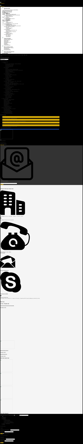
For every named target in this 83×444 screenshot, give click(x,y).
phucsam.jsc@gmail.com (4, 270)
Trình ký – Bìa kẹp (9, 76)
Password (2, 431)
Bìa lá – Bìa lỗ (8, 19)
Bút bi (7, 13)
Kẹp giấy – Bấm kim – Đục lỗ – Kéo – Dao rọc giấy (11, 23)
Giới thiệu (4, 11)
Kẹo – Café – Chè (8, 35)
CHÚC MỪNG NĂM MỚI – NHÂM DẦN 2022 (9, 118)
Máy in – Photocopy (7, 100)
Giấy (4, 9)
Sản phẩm (4, 12)
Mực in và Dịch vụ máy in (6, 107)
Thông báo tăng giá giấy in (6, 127)
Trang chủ (4, 10)
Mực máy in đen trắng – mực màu (8, 47)
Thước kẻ (7, 72)
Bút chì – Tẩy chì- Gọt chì (9, 16)
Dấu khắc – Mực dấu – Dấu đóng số (11, 31)
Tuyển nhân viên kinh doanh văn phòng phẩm (9, 126)
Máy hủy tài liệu (6, 44)
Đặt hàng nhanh (5, 53)
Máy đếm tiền (6, 104)
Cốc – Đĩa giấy (8, 96)
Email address (3, 439)
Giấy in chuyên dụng (9, 66)
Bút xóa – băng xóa (8, 15)
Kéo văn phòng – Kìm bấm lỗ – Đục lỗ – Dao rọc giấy (13, 25)
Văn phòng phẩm (7, 419)
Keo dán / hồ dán (8, 28)
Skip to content (2, 0)
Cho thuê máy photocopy (7, 52)
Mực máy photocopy (7, 49)
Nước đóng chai (8, 36)
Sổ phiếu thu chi (8, 80)
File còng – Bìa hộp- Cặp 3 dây (10, 18)
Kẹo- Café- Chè (3, 142)
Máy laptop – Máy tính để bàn (8, 39)
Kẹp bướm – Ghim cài (9, 24)
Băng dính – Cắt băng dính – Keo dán (9, 26)
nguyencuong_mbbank (4, 293)
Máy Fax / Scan (6, 41)
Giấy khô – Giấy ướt (9, 93)
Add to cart (2, 144)
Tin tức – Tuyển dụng (6, 13)
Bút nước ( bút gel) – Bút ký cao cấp (11, 14)
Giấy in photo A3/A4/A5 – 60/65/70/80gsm (13, 63)
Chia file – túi (8, 20)
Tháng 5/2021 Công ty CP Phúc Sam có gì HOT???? (11, 123)
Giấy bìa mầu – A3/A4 (9, 10)
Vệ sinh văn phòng (6, 32)
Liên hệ (3, 14)
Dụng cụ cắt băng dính (10, 86)
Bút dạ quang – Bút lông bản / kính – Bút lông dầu (14, 70)
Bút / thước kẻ (6, 12)
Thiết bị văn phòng (5, 98)
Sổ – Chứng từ (6, 21)
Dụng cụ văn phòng (7, 29)
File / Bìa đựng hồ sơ (7, 17)
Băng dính (7, 27)
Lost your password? (3, 435)
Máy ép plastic (6, 40)
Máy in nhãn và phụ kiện (7, 42)
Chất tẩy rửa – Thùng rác (9, 33)
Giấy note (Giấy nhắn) (9, 11)
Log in (1, 433)
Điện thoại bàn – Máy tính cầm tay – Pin (12, 89)
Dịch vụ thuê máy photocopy (7, 112)
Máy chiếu (5, 43)
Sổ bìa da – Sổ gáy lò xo (9, 22)
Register (2, 442)
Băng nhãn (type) (6, 48)
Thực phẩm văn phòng (7, 34)
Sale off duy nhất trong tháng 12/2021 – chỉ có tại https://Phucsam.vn (14, 121)
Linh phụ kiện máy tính (8, 106)
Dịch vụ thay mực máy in (8, 111)
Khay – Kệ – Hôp (8, 30)
